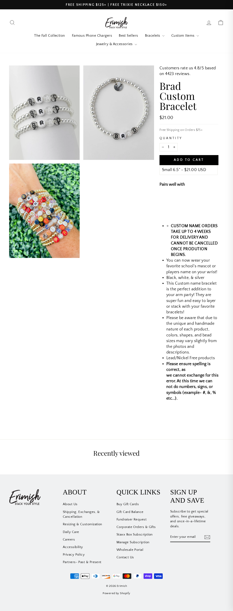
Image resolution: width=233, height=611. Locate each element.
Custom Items (183, 36)
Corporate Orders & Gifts (136, 527)
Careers (69, 539)
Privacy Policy (74, 554)
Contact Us (125, 557)
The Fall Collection (49, 36)
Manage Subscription (132, 542)
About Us (70, 504)
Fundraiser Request (131, 519)
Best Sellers (128, 36)
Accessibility (73, 547)
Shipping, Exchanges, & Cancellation (81, 514)
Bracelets (153, 36)
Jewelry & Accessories (115, 44)
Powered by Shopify (116, 593)
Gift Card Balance (130, 512)
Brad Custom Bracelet (201, 200)
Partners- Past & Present (82, 562)
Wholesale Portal (129, 550)
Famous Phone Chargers (92, 36)
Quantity (171, 138)
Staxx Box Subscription (134, 534)
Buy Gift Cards (127, 504)
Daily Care (71, 532)
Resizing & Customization (82, 524)
